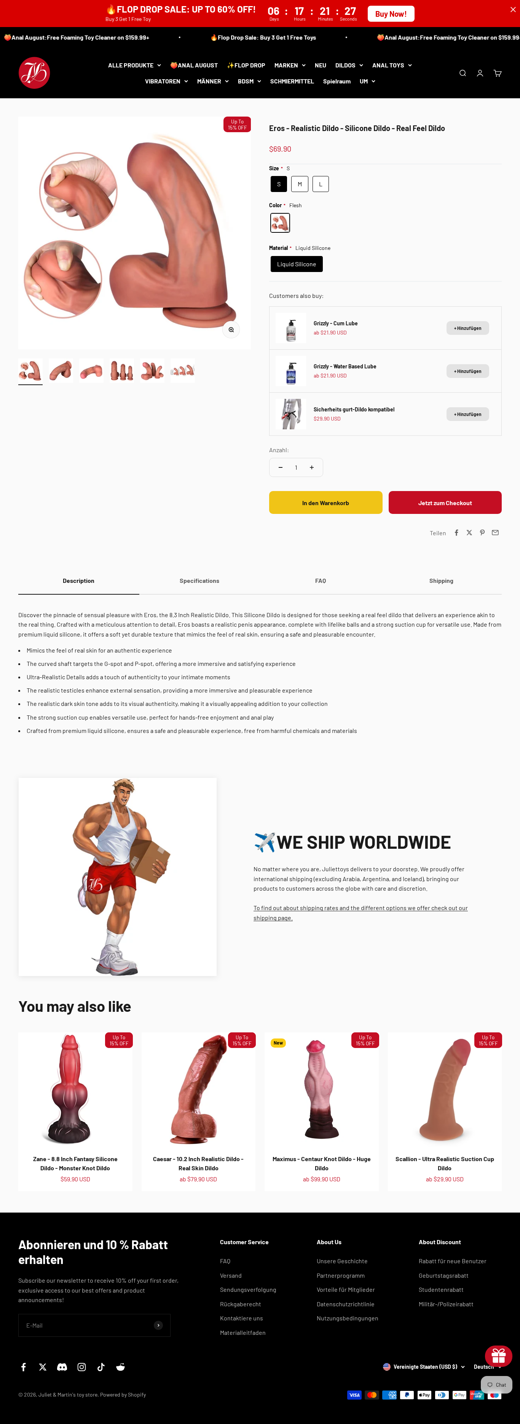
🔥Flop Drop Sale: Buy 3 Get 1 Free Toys (247, 37)
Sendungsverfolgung (248, 1289)
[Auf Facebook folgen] (23, 1367)
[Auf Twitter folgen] (43, 1367)
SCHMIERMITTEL (292, 80)
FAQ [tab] (320, 580)
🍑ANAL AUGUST (194, 65)
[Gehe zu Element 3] (91, 371)
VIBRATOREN (162, 80)
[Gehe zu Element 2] (61, 371)
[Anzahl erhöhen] (312, 467)
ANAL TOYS (388, 65)
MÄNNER (209, 80)
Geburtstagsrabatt (444, 1275)
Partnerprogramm (341, 1275)
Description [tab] (78, 580)
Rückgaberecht (240, 1303)
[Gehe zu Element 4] (122, 371)
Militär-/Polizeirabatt (446, 1303)
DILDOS (345, 65)
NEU (320, 65)
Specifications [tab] (199, 580)
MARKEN (286, 65)
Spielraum (337, 80)
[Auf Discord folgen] (62, 1367)
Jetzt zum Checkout (445, 502)
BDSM (246, 80)
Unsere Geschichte (342, 1260)
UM (364, 80)
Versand (231, 1275)
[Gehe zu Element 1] (30, 371)
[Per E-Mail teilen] (495, 532)
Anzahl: (279, 449)
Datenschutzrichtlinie (346, 1303)
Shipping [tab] (441, 580)
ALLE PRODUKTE (130, 65)
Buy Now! (391, 13)
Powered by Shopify (123, 1394)
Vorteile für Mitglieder (346, 1289)
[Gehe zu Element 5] (152, 371)
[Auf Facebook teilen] (456, 532)
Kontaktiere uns (241, 1318)
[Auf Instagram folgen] (82, 1367)
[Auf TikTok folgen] (101, 1367)
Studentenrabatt (441, 1289)
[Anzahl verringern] (281, 467)
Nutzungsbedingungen (347, 1318)
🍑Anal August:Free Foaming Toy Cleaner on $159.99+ (433, 37)
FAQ (225, 1260)
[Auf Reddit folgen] (120, 1367)
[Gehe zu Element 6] (183, 371)
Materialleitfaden (243, 1332)
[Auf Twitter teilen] (469, 532)
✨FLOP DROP (246, 65)
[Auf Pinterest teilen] (482, 532)
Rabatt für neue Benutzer (453, 1260)
